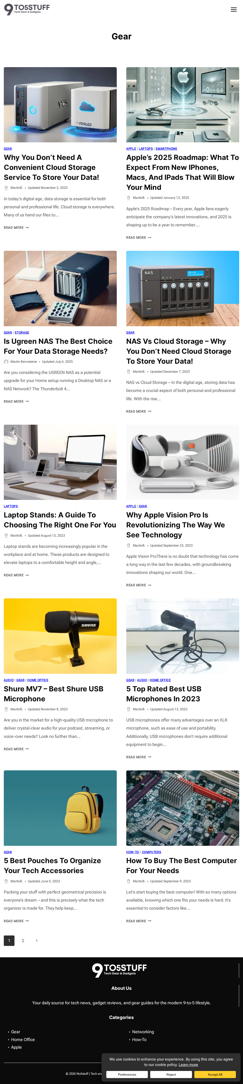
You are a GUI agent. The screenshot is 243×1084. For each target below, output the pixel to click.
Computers (151, 852)
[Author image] (6, 188)
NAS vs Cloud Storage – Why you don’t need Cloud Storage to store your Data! (178, 351)
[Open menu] (233, 9)
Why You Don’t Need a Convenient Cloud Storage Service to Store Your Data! (51, 167)
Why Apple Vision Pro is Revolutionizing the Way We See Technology (175, 525)
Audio (9, 680)
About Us (121, 988)
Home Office (37, 680)
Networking (143, 1031)
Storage (22, 332)
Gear (8, 148)
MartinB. (16, 188)
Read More (16, 228)
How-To (132, 852)
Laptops (146, 148)
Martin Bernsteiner (23, 362)
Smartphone (166, 148)
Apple (131, 148)
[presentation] (60, 104)
